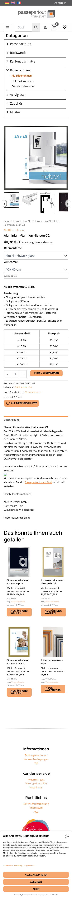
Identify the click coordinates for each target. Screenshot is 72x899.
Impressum (36, 807)
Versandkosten (32, 392)
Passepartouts (20, 44)
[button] (64, 27)
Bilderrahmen (20, 70)
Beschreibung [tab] (11, 419)
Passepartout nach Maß (38, 482)
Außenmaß (11, 262)
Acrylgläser (18, 95)
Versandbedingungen (36, 759)
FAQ (36, 763)
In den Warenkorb (46, 373)
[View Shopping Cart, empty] (54, 27)
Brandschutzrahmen (23, 86)
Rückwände (18, 53)
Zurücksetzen (11, 276)
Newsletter (36, 787)
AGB (36, 811)
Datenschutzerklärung (36, 804)
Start (6, 221)
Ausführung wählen (19, 612)
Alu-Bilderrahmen (22, 75)
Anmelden (60, 2)
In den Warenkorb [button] (52, 689)
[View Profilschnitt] (48, 202)
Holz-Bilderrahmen (22, 81)
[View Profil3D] (29, 202)
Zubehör (16, 103)
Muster (15, 112)
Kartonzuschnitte (22, 61)
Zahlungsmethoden (36, 755)
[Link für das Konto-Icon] (45, 27)
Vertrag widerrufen (36, 783)
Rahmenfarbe (13, 248)
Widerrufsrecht (36, 779)
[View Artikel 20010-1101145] (11, 202)
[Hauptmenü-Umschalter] (7, 27)
